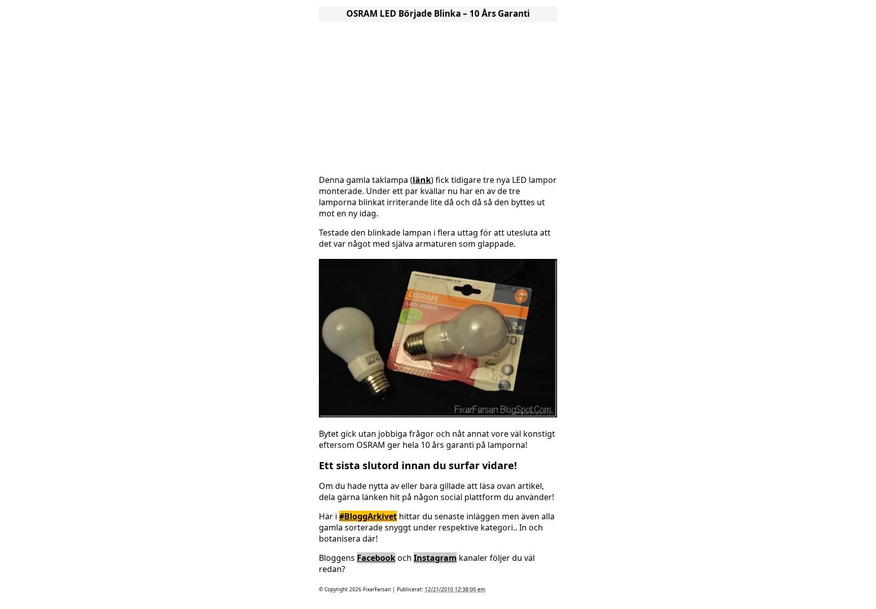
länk (422, 179)
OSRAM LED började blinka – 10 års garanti (438, 13)
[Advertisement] (438, 95)
